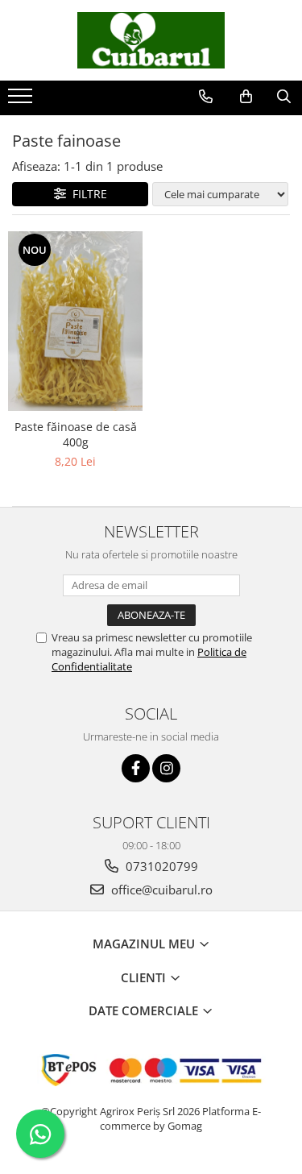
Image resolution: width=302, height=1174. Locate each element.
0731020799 (160, 866)
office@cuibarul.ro (160, 890)
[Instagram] (166, 768)
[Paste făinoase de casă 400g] (75, 321)
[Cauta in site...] (284, 97)
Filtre (86, 193)
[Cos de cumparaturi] (246, 97)
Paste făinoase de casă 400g (75, 434)
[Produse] (22, 101)
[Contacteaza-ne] (206, 97)
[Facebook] (136, 768)
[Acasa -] (151, 40)
